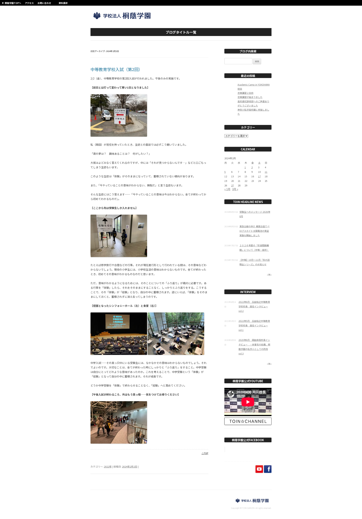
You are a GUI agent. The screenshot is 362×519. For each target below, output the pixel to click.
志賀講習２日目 (245, 92)
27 (232, 185)
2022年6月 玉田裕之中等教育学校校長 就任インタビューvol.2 (254, 306)
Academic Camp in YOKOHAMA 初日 (254, 86)
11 (266, 172)
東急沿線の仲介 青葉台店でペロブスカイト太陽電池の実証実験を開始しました (254, 231)
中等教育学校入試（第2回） (116, 69)
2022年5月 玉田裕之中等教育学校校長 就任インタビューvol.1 (254, 325)
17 (259, 176)
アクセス (29, 3)
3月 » (235, 189)
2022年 (108, 466)
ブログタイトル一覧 (181, 32)
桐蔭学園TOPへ (13, 3)
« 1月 (227, 189)
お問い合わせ (44, 3)
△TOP (205, 453)
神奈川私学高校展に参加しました (253, 111)
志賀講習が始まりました (250, 97)
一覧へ (269, 274)
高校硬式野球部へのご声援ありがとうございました (253, 103)
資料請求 (63, 3)
